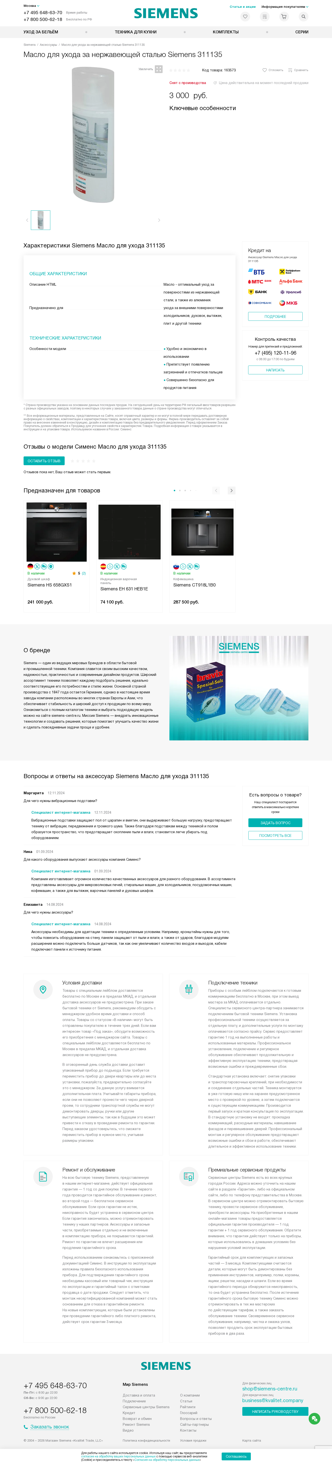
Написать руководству (275, 1412)
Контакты (188, 1430)
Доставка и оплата (139, 1395)
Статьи (186, 1401)
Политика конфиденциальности (146, 1440)
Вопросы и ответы (196, 1419)
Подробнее (275, 317)
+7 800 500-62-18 (43, 19)
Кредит (129, 1413)
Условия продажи (193, 1440)
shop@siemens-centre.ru (269, 1388)
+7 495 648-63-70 (43, 12)
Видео (128, 1430)
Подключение (134, 1401)
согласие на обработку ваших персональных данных (118, 1456)
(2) (84, 573)
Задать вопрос (275, 823)
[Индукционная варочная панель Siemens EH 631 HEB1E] (129, 531)
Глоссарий (188, 1413)
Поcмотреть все (275, 836)
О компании (190, 1395)
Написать (275, 370)
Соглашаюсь (236, 1456)
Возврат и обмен (137, 1419)
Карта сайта (251, 1440)
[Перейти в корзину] (284, 16)
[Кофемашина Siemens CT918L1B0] (202, 531)
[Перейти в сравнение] (265, 16)
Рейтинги (187, 1407)
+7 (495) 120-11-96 (275, 353)
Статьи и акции (243, 7)
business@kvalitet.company (272, 1400)
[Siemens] (166, 13)
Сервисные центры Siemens (146, 1407)
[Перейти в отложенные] (245, 16)
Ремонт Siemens (136, 1424)
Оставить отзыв (44, 461)
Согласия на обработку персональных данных (167, 1460)
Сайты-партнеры (194, 1424)
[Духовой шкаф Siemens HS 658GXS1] (57, 531)
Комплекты (226, 32)
